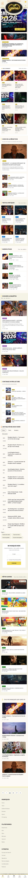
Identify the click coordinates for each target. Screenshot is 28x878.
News (3, 430)
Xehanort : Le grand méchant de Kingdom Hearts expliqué (16, 462)
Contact (4, 855)
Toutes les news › (6, 534)
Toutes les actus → (23, 68)
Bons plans (5, 433)
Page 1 (3, 532)
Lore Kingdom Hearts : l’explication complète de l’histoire (14, 454)
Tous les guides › (6, 537)
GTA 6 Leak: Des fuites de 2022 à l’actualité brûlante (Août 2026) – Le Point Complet (16, 501)
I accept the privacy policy (15, 559)
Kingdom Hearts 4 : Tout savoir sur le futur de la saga (16, 438)
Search (25, 876)
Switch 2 (4, 839)
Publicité (4, 866)
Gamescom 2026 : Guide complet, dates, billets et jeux (12, 22)
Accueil (2, 876)
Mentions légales (5, 861)
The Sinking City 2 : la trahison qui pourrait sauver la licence (16, 509)
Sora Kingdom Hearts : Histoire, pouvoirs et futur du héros (16, 469)
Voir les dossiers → (6, 298)
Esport (3, 814)
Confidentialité (5, 864)
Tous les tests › (16, 534)
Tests (9, 430)
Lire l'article (20, 29)
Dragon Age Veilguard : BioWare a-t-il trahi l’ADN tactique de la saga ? (16, 525)
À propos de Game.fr (6, 852)
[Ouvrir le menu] (2, 3)
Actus (3, 802)
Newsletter (4, 858)
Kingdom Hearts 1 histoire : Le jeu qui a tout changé (16, 445)
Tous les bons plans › (17, 537)
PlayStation (4, 827)
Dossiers (16, 430)
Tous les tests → (23, 203)
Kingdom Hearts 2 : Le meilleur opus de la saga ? (16, 485)
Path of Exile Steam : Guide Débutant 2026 (15, 492)
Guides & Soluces (6, 808)
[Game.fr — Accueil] (14, 7)
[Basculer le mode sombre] (25, 2)
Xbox (3, 833)
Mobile (3, 842)
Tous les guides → (22, 249)
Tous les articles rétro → (20, 577)
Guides (19, 876)
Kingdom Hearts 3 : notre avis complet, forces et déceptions (16, 477)
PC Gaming (4, 817)
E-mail (14, 554)
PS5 (3, 830)
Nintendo (4, 836)
